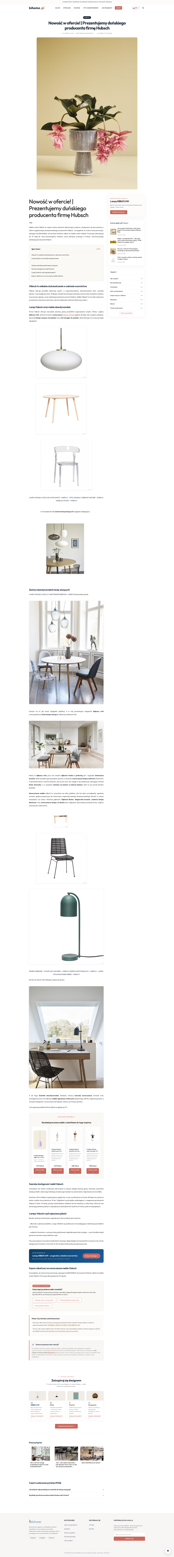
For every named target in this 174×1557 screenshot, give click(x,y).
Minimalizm (126, 300)
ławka (70, 775)
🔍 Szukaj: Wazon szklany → (42, 1306)
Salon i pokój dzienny (126, 291)
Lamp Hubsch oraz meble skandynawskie (45, 258)
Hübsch (41, 227)
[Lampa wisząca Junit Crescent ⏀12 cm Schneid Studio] (92, 1136)
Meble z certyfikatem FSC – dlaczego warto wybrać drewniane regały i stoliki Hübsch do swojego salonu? (129, 240)
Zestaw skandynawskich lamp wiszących (45, 265)
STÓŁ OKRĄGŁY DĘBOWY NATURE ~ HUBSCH (86, 497)
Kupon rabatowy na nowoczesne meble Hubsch (47, 276)
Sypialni (59, 1102)
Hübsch (87, 17)
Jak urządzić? (107, 8)
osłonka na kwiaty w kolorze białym (68, 785)
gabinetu (57, 799)
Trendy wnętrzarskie (126, 308)
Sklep (118, 8)
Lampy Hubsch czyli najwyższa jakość (43, 272)
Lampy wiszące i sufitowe (126, 295)
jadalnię (100, 315)
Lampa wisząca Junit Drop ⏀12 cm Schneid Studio (57, 1151)
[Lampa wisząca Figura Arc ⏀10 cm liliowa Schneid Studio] (40, 1139)
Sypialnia (67, 8)
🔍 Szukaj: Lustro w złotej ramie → (44, 1300)
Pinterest (51, 1538)
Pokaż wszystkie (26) (126, 313)
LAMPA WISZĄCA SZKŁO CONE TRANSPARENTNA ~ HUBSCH (52, 594)
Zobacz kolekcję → (91, 1256)
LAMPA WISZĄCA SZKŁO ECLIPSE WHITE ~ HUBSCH (48, 497)
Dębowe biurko (68, 799)
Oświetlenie (126, 287)
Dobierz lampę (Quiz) (151, 1537)
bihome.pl (51, 1352)
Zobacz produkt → (40, 1171)
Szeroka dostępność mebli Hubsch (43, 269)
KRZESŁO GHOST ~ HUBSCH (66, 500)
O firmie (91, 1525)
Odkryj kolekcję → (118, 212)
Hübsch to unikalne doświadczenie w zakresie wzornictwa (50, 255)
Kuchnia (77, 8)
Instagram (42, 1538)
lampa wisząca (69, 315)
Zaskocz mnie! (149, 1541)
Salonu (65, 1102)
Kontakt (91, 1529)
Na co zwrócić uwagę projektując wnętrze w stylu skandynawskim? (39, 1464)
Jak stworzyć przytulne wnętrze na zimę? (63, 1331)
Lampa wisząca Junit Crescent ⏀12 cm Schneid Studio (92, 1151)
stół (45, 775)
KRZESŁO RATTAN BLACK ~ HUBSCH (83, 971)
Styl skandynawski (90, 8)
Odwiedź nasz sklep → (66, 1426)
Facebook (33, 1538)
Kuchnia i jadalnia (69, 1533)
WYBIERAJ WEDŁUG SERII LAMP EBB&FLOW (64, 1325)
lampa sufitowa (89, 778)
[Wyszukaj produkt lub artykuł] (143, 8)
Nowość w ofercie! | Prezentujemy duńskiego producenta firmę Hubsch (128, 249)
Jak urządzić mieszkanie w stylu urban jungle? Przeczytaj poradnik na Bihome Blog (129, 230)
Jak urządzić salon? (150, 1522)
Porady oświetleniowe (151, 1527)
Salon (57, 8)
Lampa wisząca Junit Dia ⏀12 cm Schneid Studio (74, 1151)
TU (66, 1107)
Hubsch (83, 233)
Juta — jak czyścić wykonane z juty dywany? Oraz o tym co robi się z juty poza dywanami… (66, 1464)
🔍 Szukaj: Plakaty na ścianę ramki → (69, 1300)
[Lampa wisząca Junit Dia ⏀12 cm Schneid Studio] (75, 1136)
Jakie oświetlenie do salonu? (90, 1463)
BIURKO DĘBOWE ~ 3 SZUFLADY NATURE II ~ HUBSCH (49, 971)
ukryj (98, 249)
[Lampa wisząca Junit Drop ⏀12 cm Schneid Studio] (57, 1136)
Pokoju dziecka (76, 1102)
